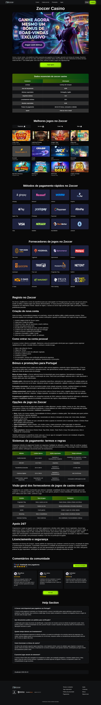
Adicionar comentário (80, 565)
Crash (59, 126)
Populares (20, 126)
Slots (78, 126)
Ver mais (50, 592)
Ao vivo (40, 126)
